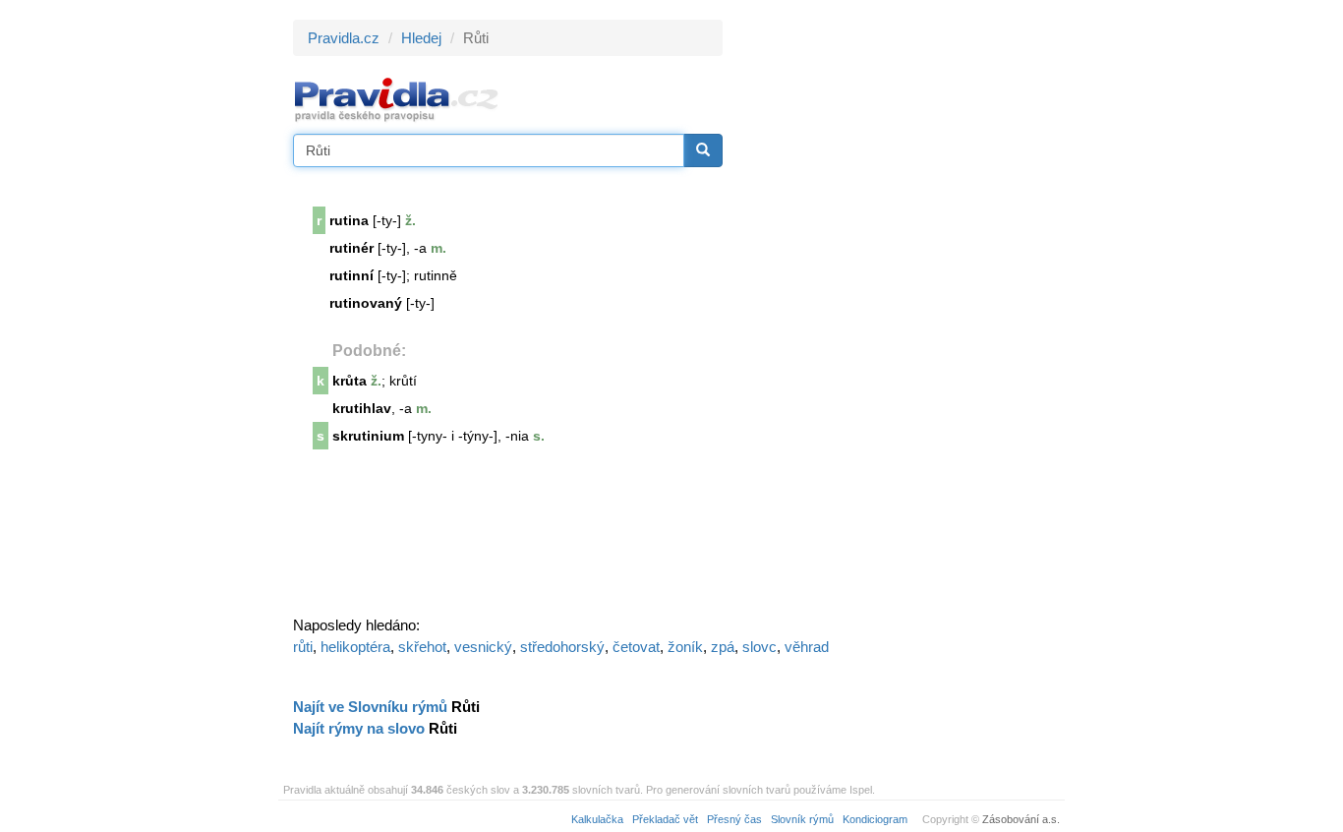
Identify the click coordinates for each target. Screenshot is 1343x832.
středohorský (562, 646)
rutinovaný (365, 303)
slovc (759, 646)
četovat (636, 646)
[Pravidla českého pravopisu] (396, 98)
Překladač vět (665, 819)
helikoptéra (355, 646)
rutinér (351, 248)
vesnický (483, 646)
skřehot (422, 646)
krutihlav (361, 408)
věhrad (807, 646)
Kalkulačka (597, 819)
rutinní (351, 275)
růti (303, 646)
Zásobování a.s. (1021, 819)
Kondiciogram (875, 819)
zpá (722, 646)
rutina (349, 220)
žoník (685, 646)
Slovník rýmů (802, 819)
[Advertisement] (899, 315)
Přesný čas (734, 819)
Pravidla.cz (344, 38)
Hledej (421, 38)
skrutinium (368, 436)
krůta (349, 380)
